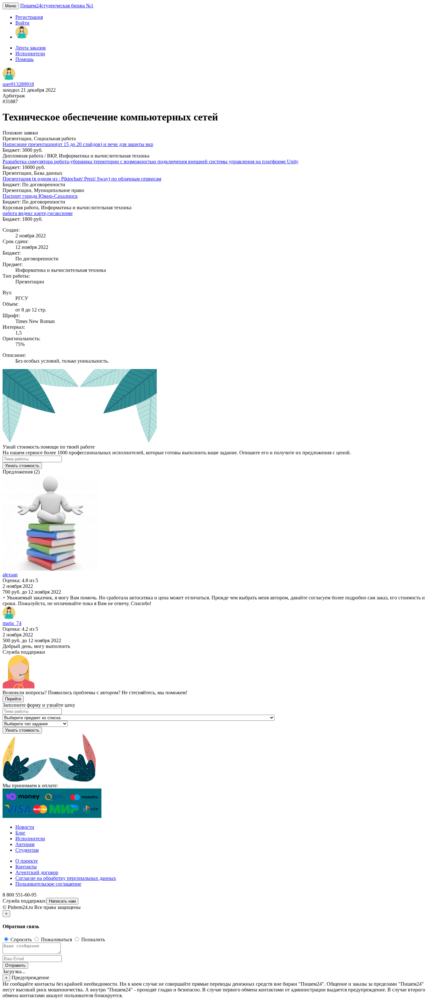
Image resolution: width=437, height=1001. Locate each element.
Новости (24, 827)
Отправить (15, 965)
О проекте (26, 861)
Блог (20, 832)
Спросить (21, 939)
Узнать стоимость (22, 465)
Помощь (24, 59)
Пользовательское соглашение (48, 884)
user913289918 (18, 84)
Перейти (13, 699)
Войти (22, 23)
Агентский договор (36, 872)
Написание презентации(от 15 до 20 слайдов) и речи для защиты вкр (78, 144)
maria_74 (12, 623)
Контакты (26, 866)
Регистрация (29, 17)
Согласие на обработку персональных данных (65, 878)
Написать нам (62, 901)
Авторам (25, 844)
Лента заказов (30, 47)
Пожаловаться (56, 939)
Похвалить (92, 939)
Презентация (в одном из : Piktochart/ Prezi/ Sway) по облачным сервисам (82, 178)
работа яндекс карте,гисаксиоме (38, 213)
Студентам (27, 850)
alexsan (10, 574)
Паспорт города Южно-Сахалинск (40, 196)
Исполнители (30, 53)
